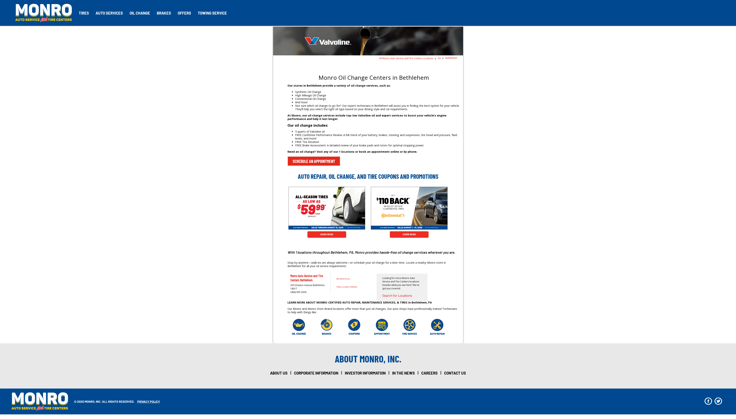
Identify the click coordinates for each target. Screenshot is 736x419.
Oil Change (140, 13)
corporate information (316, 373)
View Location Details (346, 286)
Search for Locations (397, 296)
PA (439, 58)
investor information (365, 373)
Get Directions (343, 278)
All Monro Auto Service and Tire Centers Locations (406, 58)
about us (279, 373)
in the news (403, 373)
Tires (84, 13)
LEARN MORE (326, 234)
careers (429, 373)
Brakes (164, 13)
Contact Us (455, 373)
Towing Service (212, 13)
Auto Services (109, 13)
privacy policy (148, 401)
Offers (184, 13)
